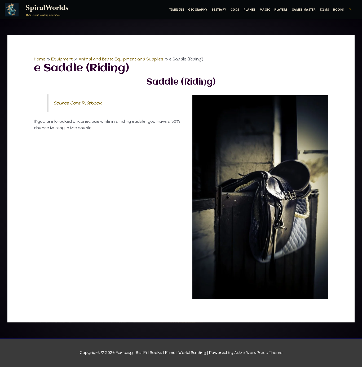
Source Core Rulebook (77, 103)
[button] (350, 9)
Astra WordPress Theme (258, 352)
